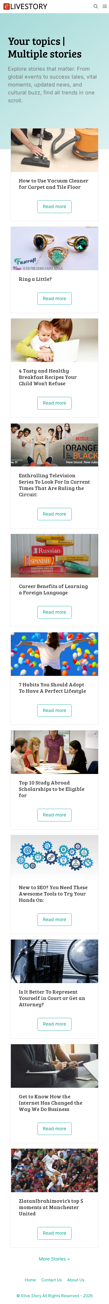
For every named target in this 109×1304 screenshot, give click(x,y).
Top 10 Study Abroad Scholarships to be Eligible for (51, 789)
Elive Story (31, 1295)
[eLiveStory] (25, 6)
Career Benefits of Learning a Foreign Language (53, 589)
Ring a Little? (35, 278)
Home (30, 1279)
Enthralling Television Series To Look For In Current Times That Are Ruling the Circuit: (54, 484)
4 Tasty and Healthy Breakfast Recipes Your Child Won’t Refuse (48, 377)
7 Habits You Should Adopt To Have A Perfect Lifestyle (52, 687)
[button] (95, 6)
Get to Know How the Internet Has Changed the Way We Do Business (50, 1103)
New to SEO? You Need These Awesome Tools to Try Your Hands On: (53, 893)
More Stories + (54, 1259)
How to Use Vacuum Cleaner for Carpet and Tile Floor (53, 183)
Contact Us (51, 1279)
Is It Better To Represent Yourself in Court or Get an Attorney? (52, 998)
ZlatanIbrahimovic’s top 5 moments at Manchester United (51, 1207)
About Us (75, 1279)
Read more (54, 206)
